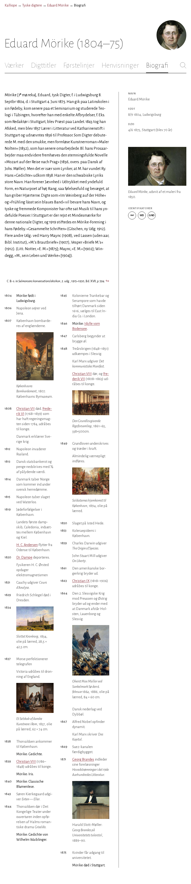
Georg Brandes (83, 759)
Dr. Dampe (24, 557)
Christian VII (25, 409)
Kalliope (11, 5)
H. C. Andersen (27, 545)
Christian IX (81, 581)
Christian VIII (26, 761)
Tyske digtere (32, 5)
